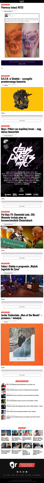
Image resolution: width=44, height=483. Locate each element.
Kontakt (17, 475)
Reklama (12, 475)
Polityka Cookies (28, 475)
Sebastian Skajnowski (8, 11)
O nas (4, 475)
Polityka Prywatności (37, 475)
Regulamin (22, 475)
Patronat (8, 475)
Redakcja (6, 85)
